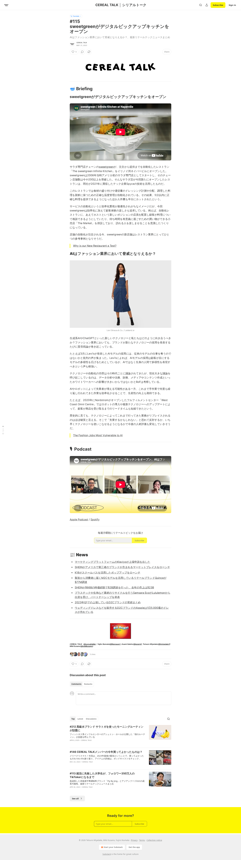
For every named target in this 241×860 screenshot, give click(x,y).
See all (75, 798)
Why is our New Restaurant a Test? (94, 245)
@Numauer (115, 644)
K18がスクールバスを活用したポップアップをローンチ (107, 572)
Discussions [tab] (91, 719)
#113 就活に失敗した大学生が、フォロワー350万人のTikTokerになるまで (102, 775)
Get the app (134, 847)
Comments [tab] (76, 684)
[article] (120, 735)
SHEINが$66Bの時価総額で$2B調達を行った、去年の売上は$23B (114, 587)
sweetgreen (106, 166)
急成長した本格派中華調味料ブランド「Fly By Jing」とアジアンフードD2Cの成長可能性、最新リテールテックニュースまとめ (107, 782)
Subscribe (218, 5)
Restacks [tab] (88, 684)
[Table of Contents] (3, 430)
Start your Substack (113, 847)
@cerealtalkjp (90, 644)
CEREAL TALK (81, 43)
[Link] (66, 88)
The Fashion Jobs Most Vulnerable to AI (98, 435)
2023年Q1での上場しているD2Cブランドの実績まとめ (108, 602)
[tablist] (82, 684)
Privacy (134, 840)
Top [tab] (73, 719)
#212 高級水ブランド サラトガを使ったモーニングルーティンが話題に (106, 728)
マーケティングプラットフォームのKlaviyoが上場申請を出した (112, 561)
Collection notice (154, 840)
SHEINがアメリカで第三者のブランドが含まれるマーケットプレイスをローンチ (122, 567)
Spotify (95, 519)
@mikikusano (86, 646)
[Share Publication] (206, 5)
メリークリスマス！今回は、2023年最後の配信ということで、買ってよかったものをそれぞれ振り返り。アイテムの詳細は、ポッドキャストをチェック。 (107, 757)
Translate (76, 16)
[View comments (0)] (82, 52)
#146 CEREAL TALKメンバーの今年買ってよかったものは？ (106, 752)
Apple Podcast (79, 519)
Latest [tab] (80, 719)
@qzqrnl (137, 644)
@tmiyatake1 (164, 644)
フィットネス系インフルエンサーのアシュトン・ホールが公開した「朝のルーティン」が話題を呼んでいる (107, 735)
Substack (107, 854)
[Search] (200, 5)
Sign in (232, 5)
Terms (142, 840)
